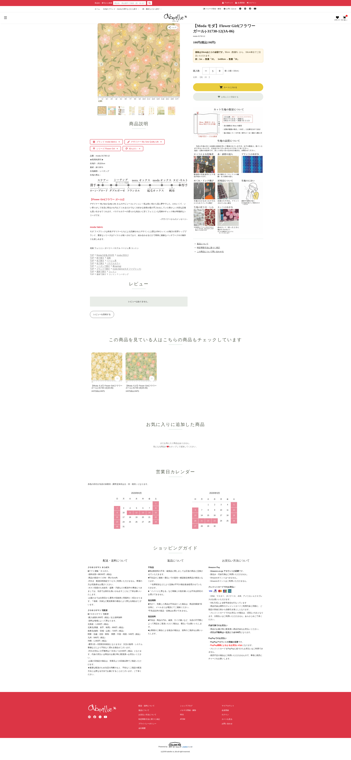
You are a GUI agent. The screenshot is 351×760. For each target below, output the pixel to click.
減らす (206, 70)
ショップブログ (186, 706)
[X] (240, 8)
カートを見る (227, 719)
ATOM (182, 719)
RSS (182, 715)
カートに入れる (230, 87)
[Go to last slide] (101, 64)
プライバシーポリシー (147, 724)
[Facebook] (250, 8)
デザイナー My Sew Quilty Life (145, 142)
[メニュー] (5, 17)
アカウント (228, 3)
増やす (219, 70)
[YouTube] (255, 8)
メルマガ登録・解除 (213, 9)
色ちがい (133, 148)
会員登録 (241, 3)
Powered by (162, 747)
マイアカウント (228, 706)
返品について (202, 244)
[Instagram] (245, 8)
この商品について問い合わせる (210, 251)
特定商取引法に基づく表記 (208, 247)
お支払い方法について (147, 715)
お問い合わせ (231, 9)
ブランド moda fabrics (106, 142)
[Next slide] (176, 64)
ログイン (252, 3)
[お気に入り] (337, 18)
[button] (102, 110)
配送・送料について (146, 706)
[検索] (149, 3)
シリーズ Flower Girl (105, 148)
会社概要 (142, 728)
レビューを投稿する (102, 314)
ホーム (97, 9)
